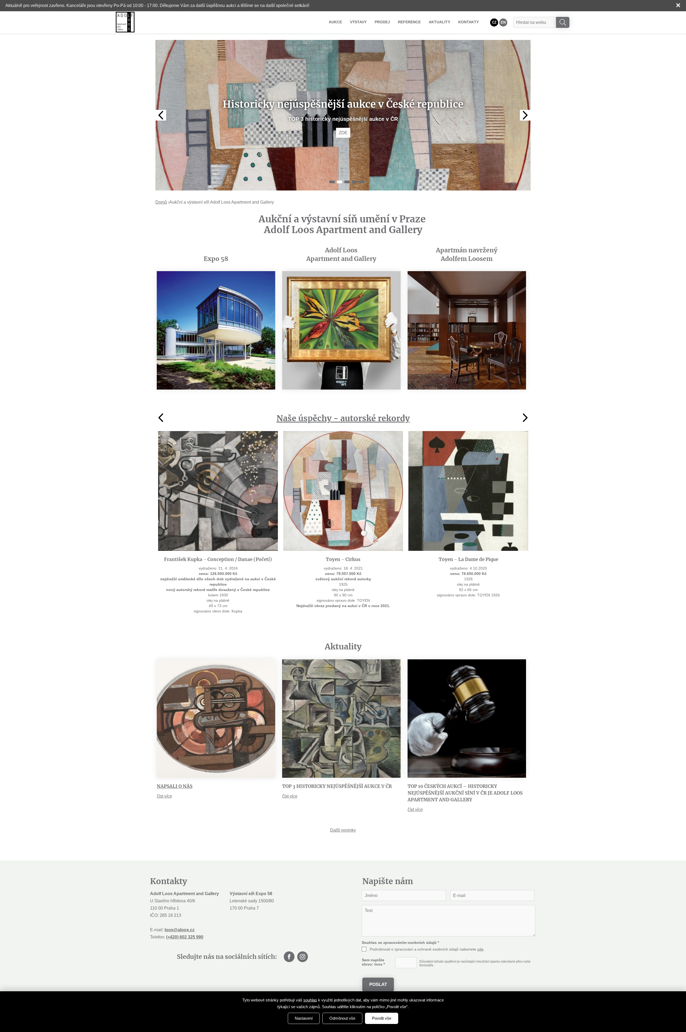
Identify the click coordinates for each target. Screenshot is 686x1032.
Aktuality (439, 22)
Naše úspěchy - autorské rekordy (343, 418)
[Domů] (125, 22)
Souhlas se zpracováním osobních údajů (400, 942)
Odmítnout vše (342, 1018)
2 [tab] (339, 182)
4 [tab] (354, 182)
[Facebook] (289, 956)
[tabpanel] (343, 115)
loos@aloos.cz (180, 930)
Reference (409, 22)
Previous (160, 115)
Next (525, 115)
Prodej (382, 22)
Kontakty (468, 22)
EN (503, 22)
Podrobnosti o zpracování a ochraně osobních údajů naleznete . (427, 949)
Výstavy (358, 22)
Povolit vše (381, 1018)
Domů (161, 202)
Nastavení (304, 1018)
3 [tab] (347, 182)
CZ (494, 22)
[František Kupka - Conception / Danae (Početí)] (218, 491)
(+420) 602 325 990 (184, 937)
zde (480, 949)
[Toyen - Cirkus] (343, 491)
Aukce (335, 22)
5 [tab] (362, 182)
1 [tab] (332, 182)
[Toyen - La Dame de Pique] (468, 491)
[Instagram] (302, 956)
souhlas (310, 1000)
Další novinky (343, 830)
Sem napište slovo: (373, 962)
